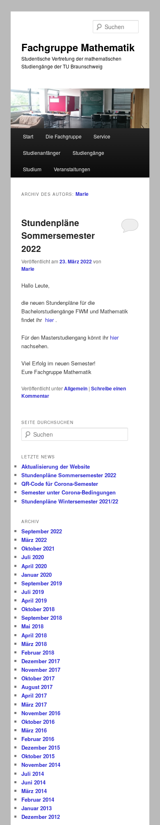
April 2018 (34, 635)
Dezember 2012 (40, 816)
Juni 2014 (33, 782)
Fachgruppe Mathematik (78, 47)
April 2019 (34, 600)
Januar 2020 (36, 574)
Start (28, 136)
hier (49, 320)
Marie (82, 193)
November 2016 (40, 713)
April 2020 (34, 566)
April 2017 (34, 695)
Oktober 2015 (38, 756)
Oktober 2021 (38, 548)
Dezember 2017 (40, 661)
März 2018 (34, 644)
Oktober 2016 (38, 721)
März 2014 (34, 791)
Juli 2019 (32, 592)
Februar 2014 (37, 799)
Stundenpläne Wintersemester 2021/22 (69, 501)
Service (102, 136)
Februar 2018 (37, 652)
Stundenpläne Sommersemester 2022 (58, 235)
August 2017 (37, 687)
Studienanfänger (41, 152)
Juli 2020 (32, 557)
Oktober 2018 (38, 609)
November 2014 (40, 764)
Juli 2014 (32, 773)
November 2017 (40, 669)
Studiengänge (88, 152)
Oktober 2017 (38, 678)
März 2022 (34, 540)
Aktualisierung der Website (55, 466)
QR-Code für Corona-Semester (59, 483)
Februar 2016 (37, 739)
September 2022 (41, 531)
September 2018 (41, 617)
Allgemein (75, 388)
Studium (32, 168)
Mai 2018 (32, 626)
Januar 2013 (36, 808)
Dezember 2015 (40, 747)
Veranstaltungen (72, 168)
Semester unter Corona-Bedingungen (68, 492)
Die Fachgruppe (64, 136)
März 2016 (34, 730)
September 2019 (41, 583)
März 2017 (34, 704)
